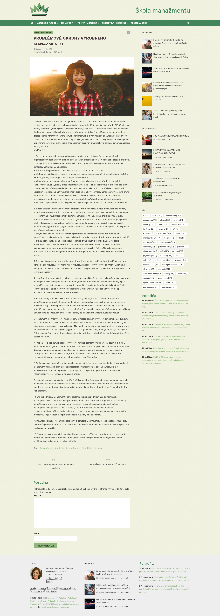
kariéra (162, 224)
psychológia (150, 256)
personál (182, 247)
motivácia (149, 242)
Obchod (56, 607)
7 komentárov (168, 200)
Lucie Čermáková (111, 578)
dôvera (165, 220)
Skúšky (49, 607)
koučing (164, 229)
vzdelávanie (165, 278)
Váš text (38, 496)
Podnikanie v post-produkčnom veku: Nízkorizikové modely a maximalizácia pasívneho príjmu (168, 85)
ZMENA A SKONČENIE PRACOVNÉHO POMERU (171, 136)
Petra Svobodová (111, 606)
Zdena (38, 49)
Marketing (34, 607)
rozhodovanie (73, 448)
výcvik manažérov (152, 282)
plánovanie (150, 251)
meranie (169, 238)
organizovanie (167, 242)
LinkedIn (49, 581)
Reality (33, 601)
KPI (176, 229)
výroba (98, 448)
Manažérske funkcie (46, 23)
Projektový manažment (114, 23)
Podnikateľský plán (61, 604)
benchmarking (173, 216)
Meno (36, 533)
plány (164, 251)
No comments (123, 578)
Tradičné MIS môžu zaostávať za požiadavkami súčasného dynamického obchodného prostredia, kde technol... (163, 360)
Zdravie (43, 604)
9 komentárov (167, 171)
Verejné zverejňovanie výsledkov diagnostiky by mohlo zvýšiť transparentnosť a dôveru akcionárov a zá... (166, 327)
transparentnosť (152, 274)
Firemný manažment (87, 23)
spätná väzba (150, 265)
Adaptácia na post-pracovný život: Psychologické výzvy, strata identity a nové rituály (171, 114)
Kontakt (54, 591)
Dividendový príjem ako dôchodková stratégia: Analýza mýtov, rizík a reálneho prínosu (170, 43)
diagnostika (150, 220)
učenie (182, 274)
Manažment (67, 23)
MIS (181, 238)
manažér (180, 233)
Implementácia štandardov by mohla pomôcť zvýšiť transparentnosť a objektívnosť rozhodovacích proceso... (164, 589)
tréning (169, 274)
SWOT (49, 604)
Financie (70, 601)
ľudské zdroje (169, 287)
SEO (44, 598)
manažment (47, 448)
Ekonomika (34, 604)
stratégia (148, 269)
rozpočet (180, 260)
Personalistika (139, 23)
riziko (147, 260)
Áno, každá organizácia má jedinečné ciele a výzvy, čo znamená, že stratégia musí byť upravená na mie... (165, 304)
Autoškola (72, 598)
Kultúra (42, 607)
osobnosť (149, 247)
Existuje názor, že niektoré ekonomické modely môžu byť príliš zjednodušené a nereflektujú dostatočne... (163, 339)
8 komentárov (167, 185)
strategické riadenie (172, 265)
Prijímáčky (52, 601)
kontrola (149, 229)
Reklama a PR (52, 598)
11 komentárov (167, 157)
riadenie (60, 448)
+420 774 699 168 (54, 578)
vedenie (148, 278)
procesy (177, 251)
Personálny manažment (40, 591)
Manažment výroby (43, 33)
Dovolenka (65, 607)
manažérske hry (151, 238)
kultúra (148, 233)
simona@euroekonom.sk (56, 572)
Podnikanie (61, 601)
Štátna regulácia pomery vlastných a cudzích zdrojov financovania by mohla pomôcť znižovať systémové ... (165, 316)
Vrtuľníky (63, 598)
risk (179, 256)
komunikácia (178, 224)
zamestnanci (150, 287)
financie (178, 220)
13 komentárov (167, 140)
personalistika (166, 247)
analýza (157, 216)
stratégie (87, 448)
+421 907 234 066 (54, 575)
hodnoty (148, 224)
